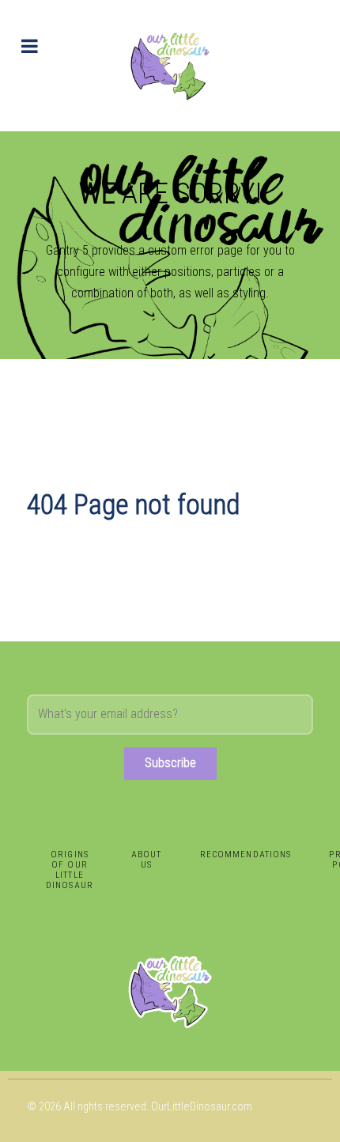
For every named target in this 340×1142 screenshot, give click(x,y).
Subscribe (170, 762)
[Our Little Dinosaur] (170, 65)
